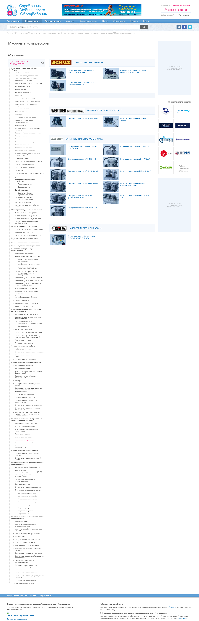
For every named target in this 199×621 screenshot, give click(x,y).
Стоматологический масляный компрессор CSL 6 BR (81, 71)
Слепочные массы (22, 300)
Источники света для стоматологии (29, 229)
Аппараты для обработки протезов (28, 83)
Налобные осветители (24, 232)
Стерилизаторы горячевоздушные (28, 332)
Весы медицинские (22, 86)
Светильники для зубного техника (28, 161)
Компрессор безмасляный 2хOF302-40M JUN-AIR (83, 148)
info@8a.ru (171, 607)
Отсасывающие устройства (26, 443)
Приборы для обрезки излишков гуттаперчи (28, 549)
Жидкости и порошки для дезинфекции (28, 260)
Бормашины (20, 536)
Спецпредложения (88, 21)
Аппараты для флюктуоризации (27, 533)
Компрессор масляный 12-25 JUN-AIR (83, 171)
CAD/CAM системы (22, 73)
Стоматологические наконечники (28, 405)
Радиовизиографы (25, 511)
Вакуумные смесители (27, 118)
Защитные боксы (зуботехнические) (25, 198)
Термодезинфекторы (23, 340)
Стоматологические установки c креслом (27, 454)
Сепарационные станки (24, 164)
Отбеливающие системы (25, 542)
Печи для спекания (22, 136)
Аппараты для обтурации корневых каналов (29, 530)
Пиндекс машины (22, 139)
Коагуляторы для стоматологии (27, 539)
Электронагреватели (23, 202)
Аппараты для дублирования (26, 76)
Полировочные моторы (24, 148)
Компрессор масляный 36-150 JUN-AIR (134, 197)
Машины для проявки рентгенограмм (23, 475)
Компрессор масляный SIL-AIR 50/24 (83, 118)
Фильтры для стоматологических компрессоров (28, 446)
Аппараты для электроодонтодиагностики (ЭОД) (28, 471)
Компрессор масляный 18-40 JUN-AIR (83, 183)
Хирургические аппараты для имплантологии (26, 222)
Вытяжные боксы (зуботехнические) (25, 194)
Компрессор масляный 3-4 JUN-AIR (134, 147)
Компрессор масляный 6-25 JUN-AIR (82, 208)
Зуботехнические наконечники (27, 101)
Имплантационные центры (26, 216)
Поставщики (13, 21)
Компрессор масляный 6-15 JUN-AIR (135, 159)
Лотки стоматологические (25, 329)
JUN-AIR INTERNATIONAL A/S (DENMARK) (83, 138)
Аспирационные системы (25, 426)
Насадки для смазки (26, 394)
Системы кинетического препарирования (24, 561)
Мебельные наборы (23, 349)
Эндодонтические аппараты (22, 583)
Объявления (119, 21)
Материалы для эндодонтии (26, 288)
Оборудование (32, 21)
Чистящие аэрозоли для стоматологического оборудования (27, 273)
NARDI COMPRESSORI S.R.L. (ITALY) (84, 228)
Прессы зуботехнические (25, 151)
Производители (53, 21)
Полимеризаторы (22, 145)
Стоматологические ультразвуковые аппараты (29, 576)
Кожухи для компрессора (24, 437)
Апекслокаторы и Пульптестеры (27, 467)
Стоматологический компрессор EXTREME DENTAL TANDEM (81, 237)
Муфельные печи (22, 125)
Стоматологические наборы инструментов (26, 401)
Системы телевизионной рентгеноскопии (25, 480)
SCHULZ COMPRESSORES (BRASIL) (89, 62)
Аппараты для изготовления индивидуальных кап (26, 79)
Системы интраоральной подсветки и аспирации (29, 557)
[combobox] (26, 63)
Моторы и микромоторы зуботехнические (24, 121)
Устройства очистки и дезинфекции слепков (29, 174)
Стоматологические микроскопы (28, 487)
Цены (104, 21)
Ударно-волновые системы (25, 580)
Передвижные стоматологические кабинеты (25, 239)
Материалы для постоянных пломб (29, 281)
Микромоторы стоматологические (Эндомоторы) (28, 372)
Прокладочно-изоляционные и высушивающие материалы (27, 296)
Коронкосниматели (22, 109)
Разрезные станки (22, 158)
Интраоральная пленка (27, 499)
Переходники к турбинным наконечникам (25, 377)
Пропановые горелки (26, 98)
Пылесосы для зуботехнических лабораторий (27, 154)
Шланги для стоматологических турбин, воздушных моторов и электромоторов (27, 414)
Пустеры (18, 381)
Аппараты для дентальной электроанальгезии (25, 525)
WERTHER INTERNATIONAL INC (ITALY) (104, 110)
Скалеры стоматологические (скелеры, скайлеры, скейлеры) (27, 566)
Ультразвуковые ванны (24, 343)
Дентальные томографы (27, 496)
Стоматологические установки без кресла (28, 459)
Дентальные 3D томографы (26, 213)
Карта (146, 21)
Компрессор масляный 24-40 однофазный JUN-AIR (132, 184)
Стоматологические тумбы (25, 359)
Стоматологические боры (25, 397)
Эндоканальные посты (24, 306)
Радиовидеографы (25, 508)
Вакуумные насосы (22, 434)
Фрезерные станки (25, 187)
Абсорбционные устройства (26, 423)
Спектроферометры (22, 484)
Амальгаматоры (21, 521)
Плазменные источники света (27, 545)
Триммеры (19, 170)
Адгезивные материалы (24, 253)
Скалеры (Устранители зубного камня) (27, 384)
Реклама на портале (181, 5)
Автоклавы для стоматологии (26, 314)
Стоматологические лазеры (26, 573)
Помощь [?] (166, 5)
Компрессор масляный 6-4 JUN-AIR (82, 159)
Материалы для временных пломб (28, 278)
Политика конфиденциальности (20, 616)
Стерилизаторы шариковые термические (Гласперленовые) (27, 336)
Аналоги (70, 21)
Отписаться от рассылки (17, 619)
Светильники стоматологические (28, 235)
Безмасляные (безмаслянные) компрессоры (27, 430)
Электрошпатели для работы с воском (27, 206)
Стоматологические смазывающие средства (27, 267)
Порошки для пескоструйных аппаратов (26, 292)
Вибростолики (20, 89)
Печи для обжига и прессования (28, 133)
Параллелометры (25, 184)
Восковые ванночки (23, 92)
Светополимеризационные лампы (28, 553)
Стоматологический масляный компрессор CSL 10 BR (81, 84)
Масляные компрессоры (24, 440)
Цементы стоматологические (26, 303)
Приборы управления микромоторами (26, 246)
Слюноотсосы (20, 570)
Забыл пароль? (167, 15)
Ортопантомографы (26, 505)
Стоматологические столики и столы (27, 355)
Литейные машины (22, 112)
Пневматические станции (25, 142)
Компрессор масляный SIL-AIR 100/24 (133, 119)
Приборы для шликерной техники (25, 243)
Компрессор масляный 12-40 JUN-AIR (135, 171)
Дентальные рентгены (27, 493)
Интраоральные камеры (27, 502)
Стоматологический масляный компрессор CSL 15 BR (133, 71)
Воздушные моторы (22, 368)
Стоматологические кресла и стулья (29, 352)
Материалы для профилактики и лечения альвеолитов (28, 284)
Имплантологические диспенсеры (28, 219)
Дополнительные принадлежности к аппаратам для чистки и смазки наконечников (30, 324)
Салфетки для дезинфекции (29, 264)
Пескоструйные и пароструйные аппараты (27, 129)
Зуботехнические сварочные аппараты (26, 105)
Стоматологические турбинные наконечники (27, 409)
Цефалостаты (23, 514)
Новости (134, 21)
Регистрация (184, 15)
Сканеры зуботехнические (25, 167)
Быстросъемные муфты (24, 365)
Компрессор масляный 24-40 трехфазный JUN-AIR (80, 197)
